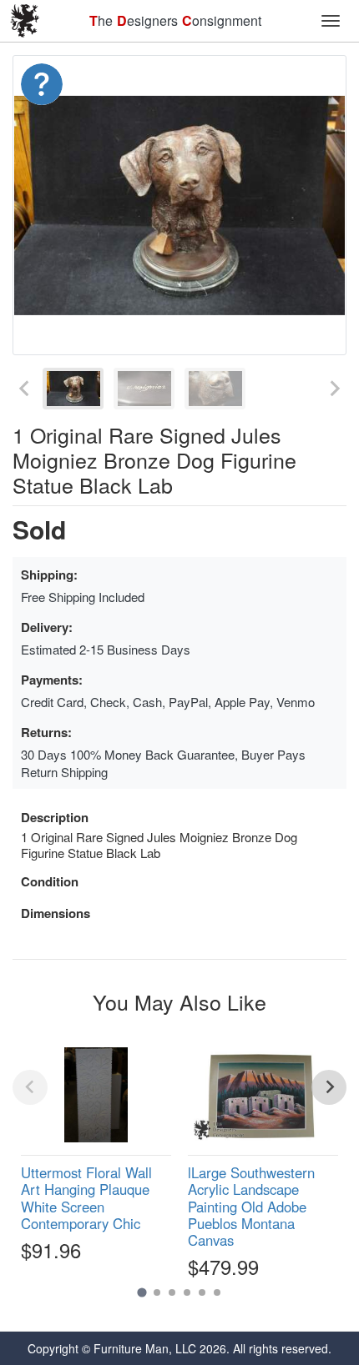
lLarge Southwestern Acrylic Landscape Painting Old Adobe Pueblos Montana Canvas (251, 1206)
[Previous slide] (25, 388)
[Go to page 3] (172, 1292)
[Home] (25, 21)
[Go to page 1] (141, 1292)
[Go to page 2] (157, 1292)
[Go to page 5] (202, 1292)
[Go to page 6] (217, 1292)
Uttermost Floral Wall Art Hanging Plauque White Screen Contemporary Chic (86, 1197)
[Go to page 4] (187, 1292)
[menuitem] (73, 388)
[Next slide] (333, 388)
